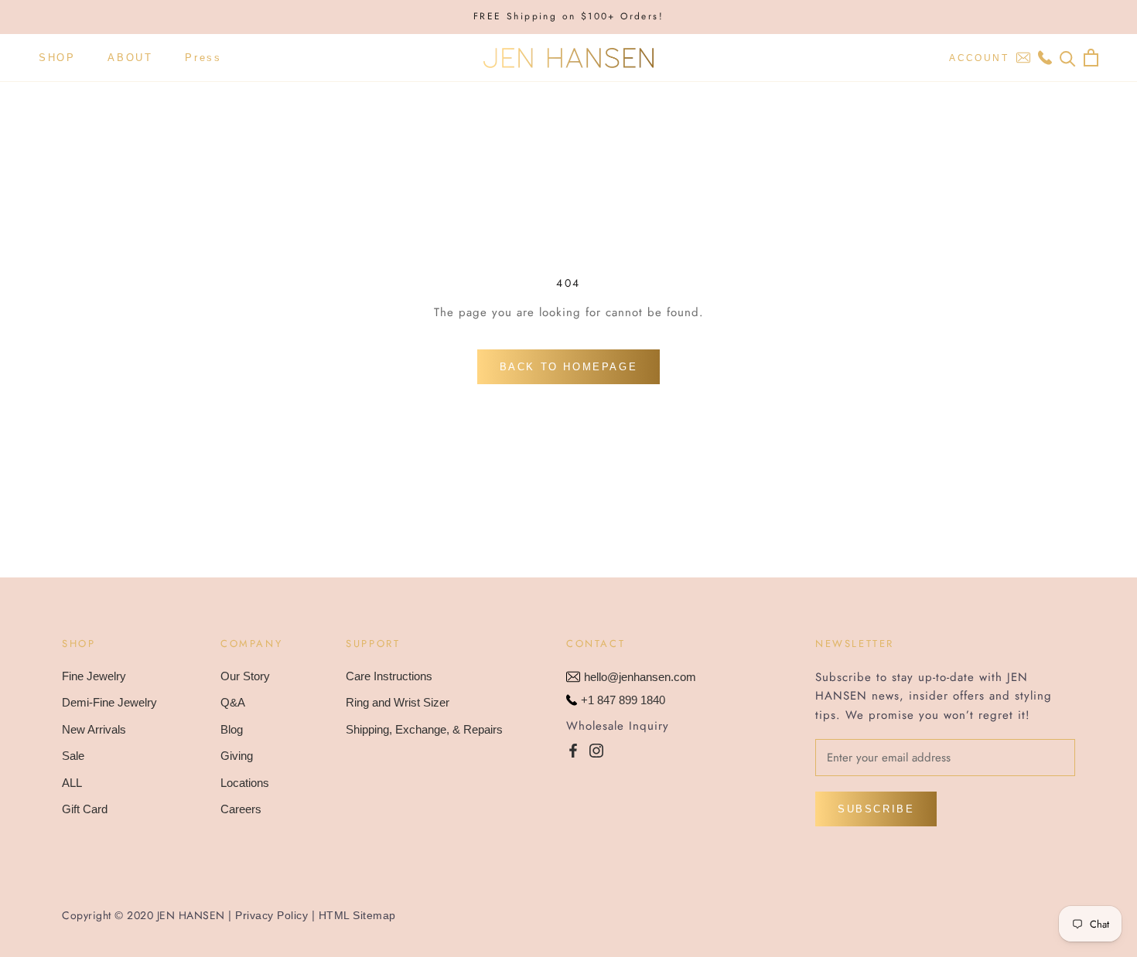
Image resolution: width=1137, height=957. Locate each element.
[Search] (1068, 57)
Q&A (232, 702)
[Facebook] (573, 750)
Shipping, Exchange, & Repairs (424, 729)
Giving (236, 755)
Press (203, 57)
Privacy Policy (271, 915)
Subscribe (876, 809)
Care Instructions (389, 676)
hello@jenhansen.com (640, 676)
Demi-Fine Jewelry (109, 702)
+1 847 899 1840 (623, 700)
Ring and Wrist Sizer (397, 702)
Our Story (245, 676)
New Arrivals (94, 729)
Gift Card (85, 809)
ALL (72, 782)
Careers (240, 809)
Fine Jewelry (94, 676)
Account (979, 58)
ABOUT (130, 57)
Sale (73, 755)
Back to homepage (569, 367)
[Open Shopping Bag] (1091, 57)
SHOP (57, 57)
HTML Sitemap (357, 915)
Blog (231, 729)
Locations (244, 782)
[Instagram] (596, 750)
